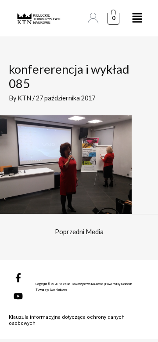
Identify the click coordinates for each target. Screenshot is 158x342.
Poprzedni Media (79, 231)
